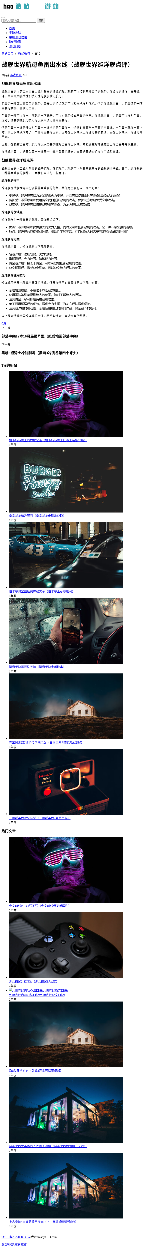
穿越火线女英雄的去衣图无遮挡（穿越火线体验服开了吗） (48, 1146)
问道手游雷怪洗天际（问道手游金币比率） (37, 667)
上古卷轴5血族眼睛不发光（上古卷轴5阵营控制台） (43, 1221)
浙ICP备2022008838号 (16, 1237)
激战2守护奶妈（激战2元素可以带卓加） (36, 1070)
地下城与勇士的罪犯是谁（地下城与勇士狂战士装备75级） (48, 440)
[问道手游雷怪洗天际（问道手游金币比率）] (66, 662)
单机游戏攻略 (18, 37)
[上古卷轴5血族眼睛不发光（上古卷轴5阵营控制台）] (66, 1217)
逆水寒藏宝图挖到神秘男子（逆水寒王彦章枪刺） (42, 591)
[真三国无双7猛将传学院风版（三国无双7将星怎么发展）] (66, 738)
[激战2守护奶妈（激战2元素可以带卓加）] (66, 1066)
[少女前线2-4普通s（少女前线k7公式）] (66, 977)
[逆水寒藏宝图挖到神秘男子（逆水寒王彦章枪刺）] (66, 587)
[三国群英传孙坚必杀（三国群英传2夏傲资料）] (66, 813)
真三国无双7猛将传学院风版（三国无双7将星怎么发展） (46, 742)
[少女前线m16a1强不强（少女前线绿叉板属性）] (66, 901)
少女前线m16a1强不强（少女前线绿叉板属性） (40, 906)
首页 (12, 28)
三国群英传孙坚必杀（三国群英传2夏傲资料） (39, 818)
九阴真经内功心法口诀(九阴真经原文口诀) (37, 995)
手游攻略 (15, 32)
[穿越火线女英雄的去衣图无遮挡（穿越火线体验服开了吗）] (66, 1141)
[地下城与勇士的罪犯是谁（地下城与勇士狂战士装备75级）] (66, 435)
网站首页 (8, 53)
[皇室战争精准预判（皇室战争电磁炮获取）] (66, 511)
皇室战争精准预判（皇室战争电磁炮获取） (37, 515)
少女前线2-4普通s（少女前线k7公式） (34, 981)
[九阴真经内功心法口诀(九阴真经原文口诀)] (38, 990)
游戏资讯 (15, 41)
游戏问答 (15, 46)
